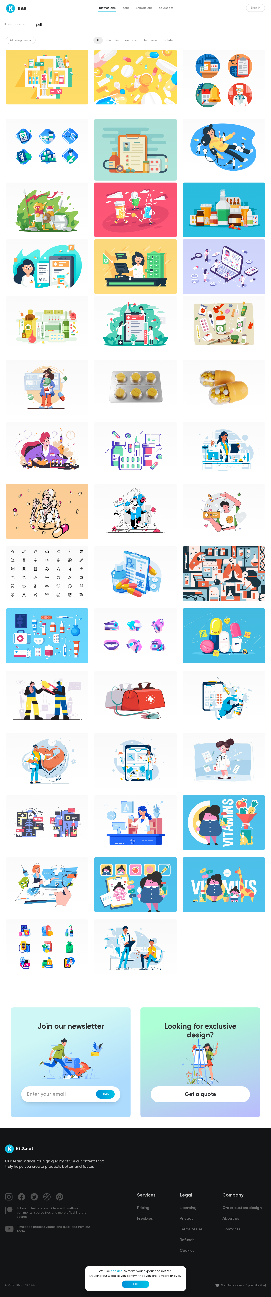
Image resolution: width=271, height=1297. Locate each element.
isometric (131, 40)
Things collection (197, 354)
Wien (100, 542)
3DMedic (103, 418)
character (112, 40)
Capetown (16, 729)
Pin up (13, 542)
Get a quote (200, 1094)
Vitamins (191, 853)
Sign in (255, 8)
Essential (15, 604)
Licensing (188, 1208)
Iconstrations (195, 115)
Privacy (186, 1219)
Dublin (101, 480)
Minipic (13, 977)
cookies (116, 1271)
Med (189, 480)
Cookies (187, 1251)
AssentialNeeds (19, 915)
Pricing (143, 1208)
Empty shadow (19, 853)
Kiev (11, 418)
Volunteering (194, 542)
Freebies (145, 1219)
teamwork (150, 40)
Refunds (187, 1240)
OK (135, 1284)
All (98, 40)
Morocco (103, 604)
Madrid (13, 480)
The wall (191, 604)
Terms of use (191, 1229)
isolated (169, 40)
